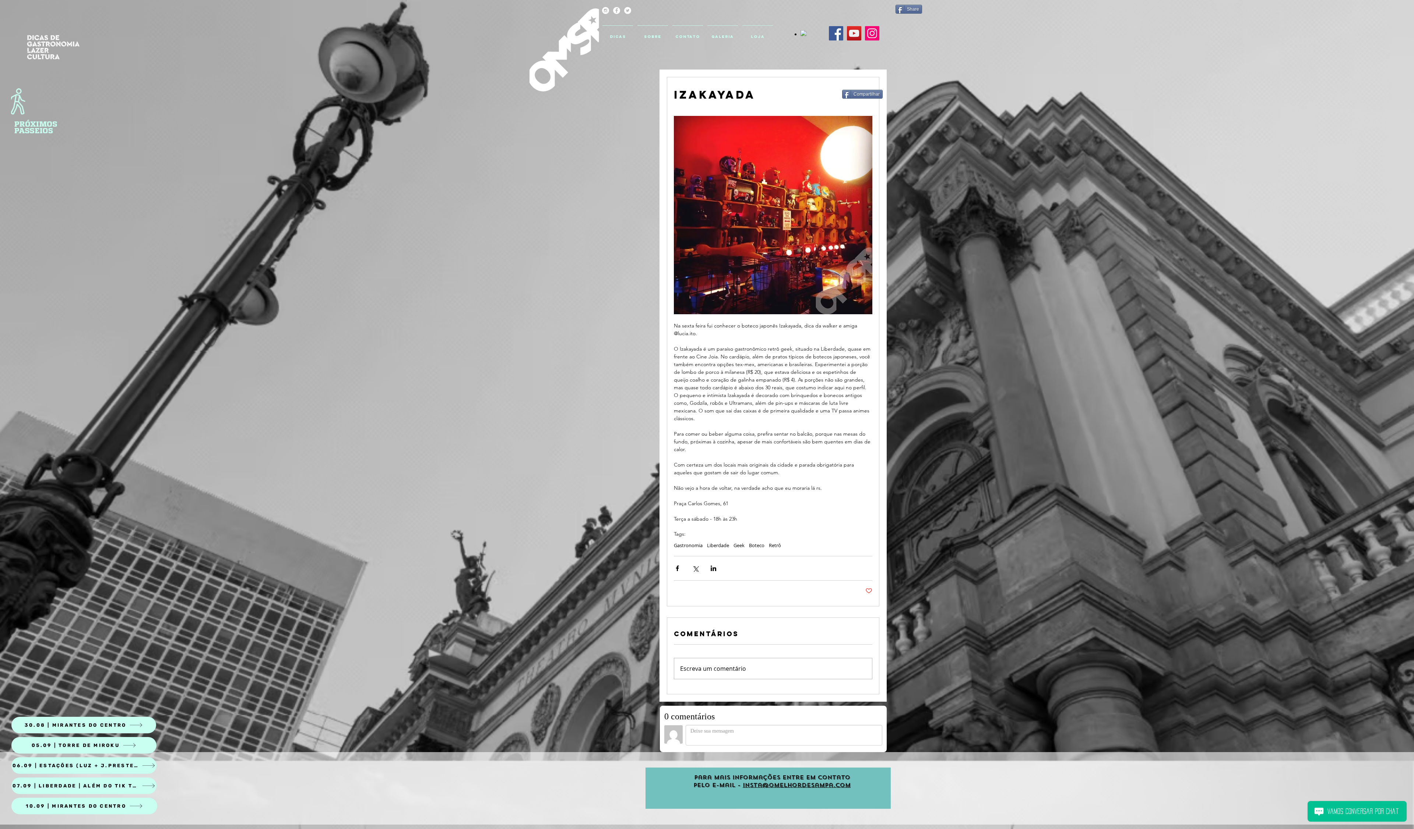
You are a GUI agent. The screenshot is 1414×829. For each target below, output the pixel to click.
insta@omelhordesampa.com (797, 785)
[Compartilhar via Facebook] (677, 568)
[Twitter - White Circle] (627, 10)
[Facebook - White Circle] (616, 10)
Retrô (775, 545)
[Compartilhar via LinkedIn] (713, 568)
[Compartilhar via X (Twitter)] (695, 568)
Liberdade (718, 545)
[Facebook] (836, 33)
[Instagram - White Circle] (605, 10)
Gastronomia (688, 545)
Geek (739, 545)
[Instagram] (872, 33)
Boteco (756, 545)
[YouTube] (854, 33)
